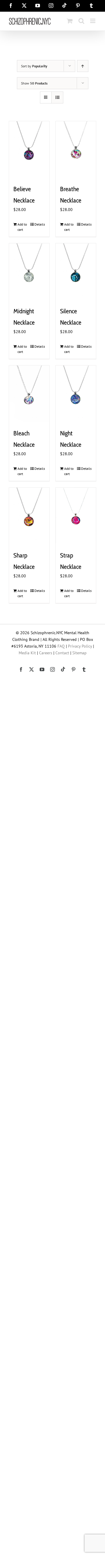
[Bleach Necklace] (29, 393)
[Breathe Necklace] (76, 149)
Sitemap (79, 652)
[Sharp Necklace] (29, 516)
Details (39, 224)
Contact (62, 652)
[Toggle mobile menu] (93, 21)
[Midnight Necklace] (29, 271)
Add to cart (22, 227)
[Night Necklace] (76, 393)
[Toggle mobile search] (81, 21)
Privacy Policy (80, 646)
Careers (45, 652)
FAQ (61, 646)
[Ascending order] (82, 66)
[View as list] (57, 97)
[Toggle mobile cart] (70, 21)
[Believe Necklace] (29, 149)
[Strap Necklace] (76, 516)
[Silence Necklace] (76, 271)
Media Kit (27, 652)
